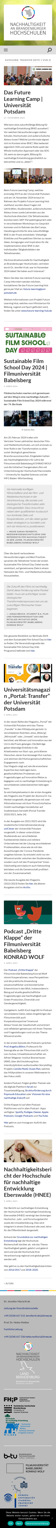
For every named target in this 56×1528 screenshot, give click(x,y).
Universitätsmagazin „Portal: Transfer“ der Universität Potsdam (27, 699)
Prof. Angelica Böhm (14, 1046)
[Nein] (52, 1518)
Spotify (19, 1111)
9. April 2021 (11, 715)
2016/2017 (14, 1269)
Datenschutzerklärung (37, 1523)
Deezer (37, 1111)
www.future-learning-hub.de (36, 310)
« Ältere (9, 1283)
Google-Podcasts (24, 1115)
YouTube (43, 1115)
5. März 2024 (11, 386)
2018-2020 (32, 1269)
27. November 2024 (14, 118)
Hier (6, 1122)
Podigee (28, 1111)
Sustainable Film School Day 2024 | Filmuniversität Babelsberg (25, 370)
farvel (30, 1086)
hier (49, 639)
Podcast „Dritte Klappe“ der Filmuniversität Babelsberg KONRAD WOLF (24, 944)
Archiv (26, 887)
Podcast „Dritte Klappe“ (21, 969)
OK (10, 1523)
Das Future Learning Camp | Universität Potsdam (23, 102)
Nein (19, 1523)
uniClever (9, 828)
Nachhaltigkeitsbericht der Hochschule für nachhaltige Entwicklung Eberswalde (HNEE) (27, 1182)
